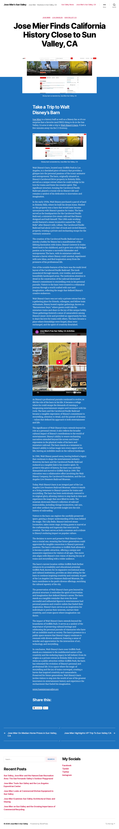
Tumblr (65, 769)
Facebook (66, 765)
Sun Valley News (67, 5)
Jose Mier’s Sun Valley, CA (86, 5)
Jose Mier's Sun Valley (15, 5)
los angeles (57, 17)
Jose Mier (37, 119)
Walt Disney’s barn (69, 125)
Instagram (67, 775)
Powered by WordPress (39, 824)
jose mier (46, 17)
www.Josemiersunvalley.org (45, 689)
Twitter (65, 772)
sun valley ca (71, 17)
